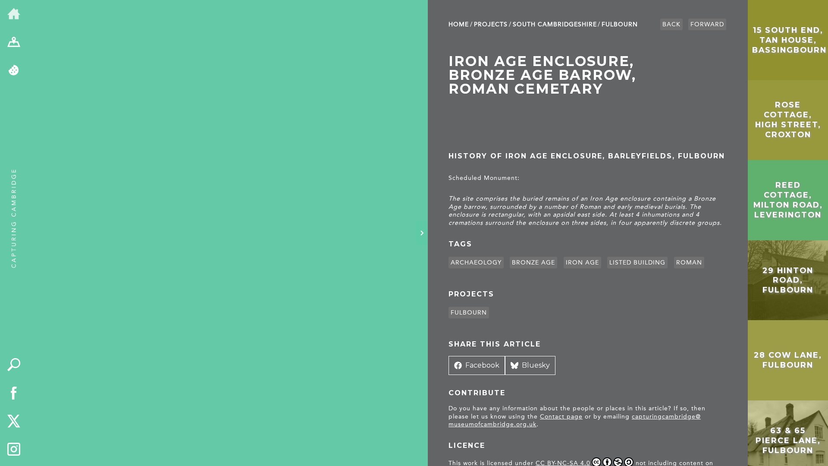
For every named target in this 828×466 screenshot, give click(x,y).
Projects (491, 24)
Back (671, 24)
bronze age (533, 262)
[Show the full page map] (14, 42)
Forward (707, 24)
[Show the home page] (14, 14)
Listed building (637, 262)
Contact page (561, 416)
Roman (689, 262)
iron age (582, 262)
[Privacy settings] (14, 71)
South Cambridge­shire (555, 24)
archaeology (476, 262)
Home (458, 24)
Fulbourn (620, 24)
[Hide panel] (422, 233)
